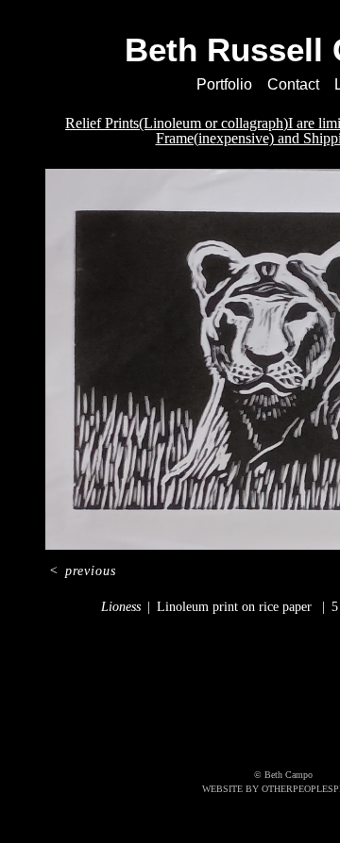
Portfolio (222, 84)
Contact (295, 84)
